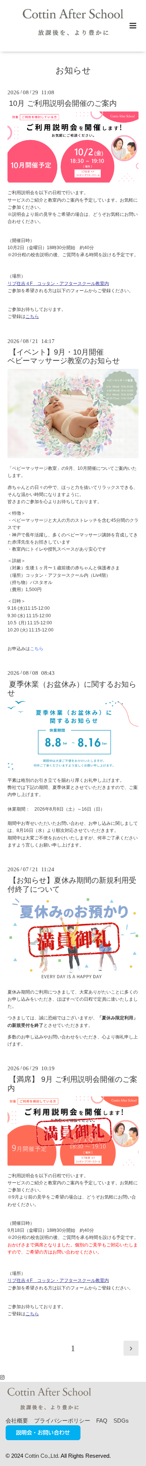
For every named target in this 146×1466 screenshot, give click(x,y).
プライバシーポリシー (62, 1420)
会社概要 (17, 1420)
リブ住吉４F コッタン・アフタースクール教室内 (58, 283)
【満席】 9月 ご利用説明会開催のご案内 (72, 1083)
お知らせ (73, 70)
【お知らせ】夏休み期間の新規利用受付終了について (71, 884)
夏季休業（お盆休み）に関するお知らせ (71, 688)
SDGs (121, 1420)
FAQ (101, 1420)
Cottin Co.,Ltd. (42, 1456)
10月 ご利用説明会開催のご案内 (63, 103)
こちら (32, 316)
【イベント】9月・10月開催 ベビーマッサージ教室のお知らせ (63, 356)
